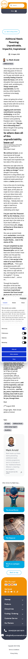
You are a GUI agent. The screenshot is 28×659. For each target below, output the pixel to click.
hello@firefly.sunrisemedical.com (16, 635)
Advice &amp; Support (11, 427)
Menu (12, 11)
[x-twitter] (14, 592)
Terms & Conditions (14, 649)
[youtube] (11, 592)
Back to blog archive (12, 31)
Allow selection (14, 354)
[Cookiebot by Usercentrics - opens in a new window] (20, 299)
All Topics (7, 423)
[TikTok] (17, 592)
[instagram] (8, 592)
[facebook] (5, 592)
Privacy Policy (14, 653)
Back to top (14, 572)
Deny (14, 359)
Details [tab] (14, 302)
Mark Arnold (14, 60)
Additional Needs (8, 63)
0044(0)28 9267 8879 (16, 631)
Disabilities (8, 430)
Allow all (14, 349)
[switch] (24, 333)
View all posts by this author (12, 472)
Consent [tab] (5, 302)
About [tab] (23, 302)
